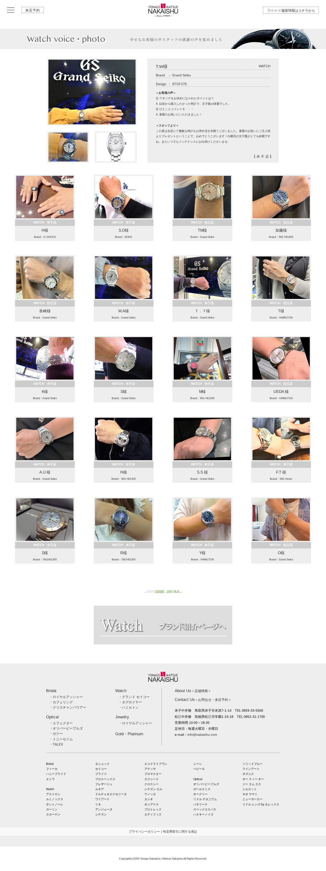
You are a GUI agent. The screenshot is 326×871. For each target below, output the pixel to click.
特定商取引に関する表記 (180, 831)
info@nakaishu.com (202, 734)
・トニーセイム (61, 739)
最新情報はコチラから (291, 10)
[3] (162, 591)
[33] (169, 591)
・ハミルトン (129, 707)
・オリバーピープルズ (66, 728)
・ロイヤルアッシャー (66, 697)
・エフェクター (61, 723)
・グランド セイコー (134, 697)
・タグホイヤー (130, 702)
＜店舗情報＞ (193, 691)
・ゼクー (56, 733)
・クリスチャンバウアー (67, 707)
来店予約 (32, 10)
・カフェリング (61, 702)
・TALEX (56, 744)
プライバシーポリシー (144, 831)
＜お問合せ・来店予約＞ (203, 700)
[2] (159, 591)
